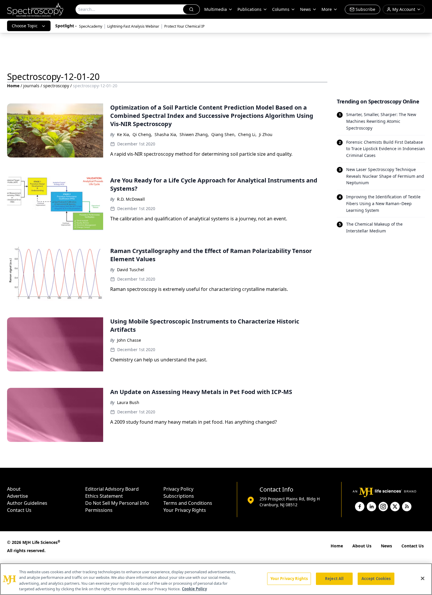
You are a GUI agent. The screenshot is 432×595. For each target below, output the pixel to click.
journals (31, 85)
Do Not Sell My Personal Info (117, 503)
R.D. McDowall (131, 199)
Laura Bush (128, 402)
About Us (361, 546)
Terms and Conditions (187, 503)
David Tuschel (130, 269)
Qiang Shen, (223, 134)
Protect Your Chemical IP (184, 26)
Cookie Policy (194, 588)
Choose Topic (25, 26)
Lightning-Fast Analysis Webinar (133, 26)
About (14, 489)
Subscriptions (178, 496)
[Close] (422, 578)
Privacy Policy (178, 489)
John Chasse (129, 340)
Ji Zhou (265, 134)
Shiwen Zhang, (194, 134)
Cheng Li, (247, 134)
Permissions (99, 510)
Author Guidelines (27, 503)
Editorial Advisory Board (112, 489)
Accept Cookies (376, 578)
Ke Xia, (123, 134)
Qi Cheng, (142, 134)
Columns (280, 9)
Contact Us (19, 510)
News (386, 546)
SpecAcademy (90, 26)
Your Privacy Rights (184, 510)
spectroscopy (56, 85)
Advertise (17, 496)
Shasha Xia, (166, 134)
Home (13, 85)
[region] (216, 579)
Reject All (334, 578)
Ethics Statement (104, 496)
